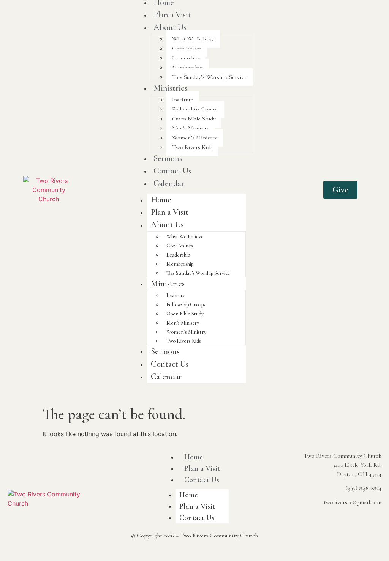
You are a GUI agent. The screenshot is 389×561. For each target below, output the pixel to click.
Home (161, 200)
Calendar (168, 183)
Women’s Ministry (194, 138)
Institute (182, 100)
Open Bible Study (194, 119)
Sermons (167, 158)
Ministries (170, 88)
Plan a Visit (172, 15)
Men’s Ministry (190, 128)
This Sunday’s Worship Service (209, 77)
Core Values (186, 48)
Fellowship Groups (195, 109)
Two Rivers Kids (192, 147)
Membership (187, 67)
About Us (169, 27)
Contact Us (172, 171)
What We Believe (193, 39)
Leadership (185, 58)
